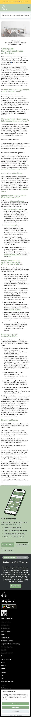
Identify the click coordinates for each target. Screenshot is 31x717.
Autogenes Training (10, 225)
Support (3, 665)
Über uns (3, 685)
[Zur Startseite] (4, 7)
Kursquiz (3, 650)
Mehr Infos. (5, 699)
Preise (3, 662)
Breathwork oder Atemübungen (12, 173)
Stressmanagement (6, 647)
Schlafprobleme (5, 625)
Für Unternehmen (6, 688)
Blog (2, 675)
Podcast (3, 672)
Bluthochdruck (5, 628)
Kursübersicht (5, 638)
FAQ (2, 678)
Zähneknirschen (5, 622)
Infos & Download (6, 659)
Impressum (19, 715)
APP (9, 256)
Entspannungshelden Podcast (12, 254)
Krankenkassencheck (7, 653)
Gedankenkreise (5, 631)
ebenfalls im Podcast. (15, 309)
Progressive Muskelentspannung (13, 209)
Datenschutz (12, 715)
